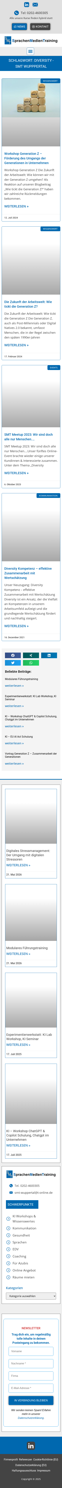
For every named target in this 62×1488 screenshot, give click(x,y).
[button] (30, 51)
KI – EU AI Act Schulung (19, 736)
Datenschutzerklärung (31, 1418)
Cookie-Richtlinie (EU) (45, 1459)
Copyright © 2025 (31, 1479)
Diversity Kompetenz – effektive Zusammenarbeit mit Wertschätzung (28, 573)
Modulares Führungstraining (21, 679)
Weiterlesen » (18, 865)
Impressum (43, 1470)
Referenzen (25, 1459)
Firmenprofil (11, 1459)
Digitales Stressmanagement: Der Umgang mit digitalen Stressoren (28, 855)
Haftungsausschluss (24, 1470)
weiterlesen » (16, 206)
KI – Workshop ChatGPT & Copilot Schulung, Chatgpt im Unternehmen (31, 718)
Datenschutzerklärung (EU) (31, 1465)
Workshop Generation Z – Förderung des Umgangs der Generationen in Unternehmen (26, 158)
